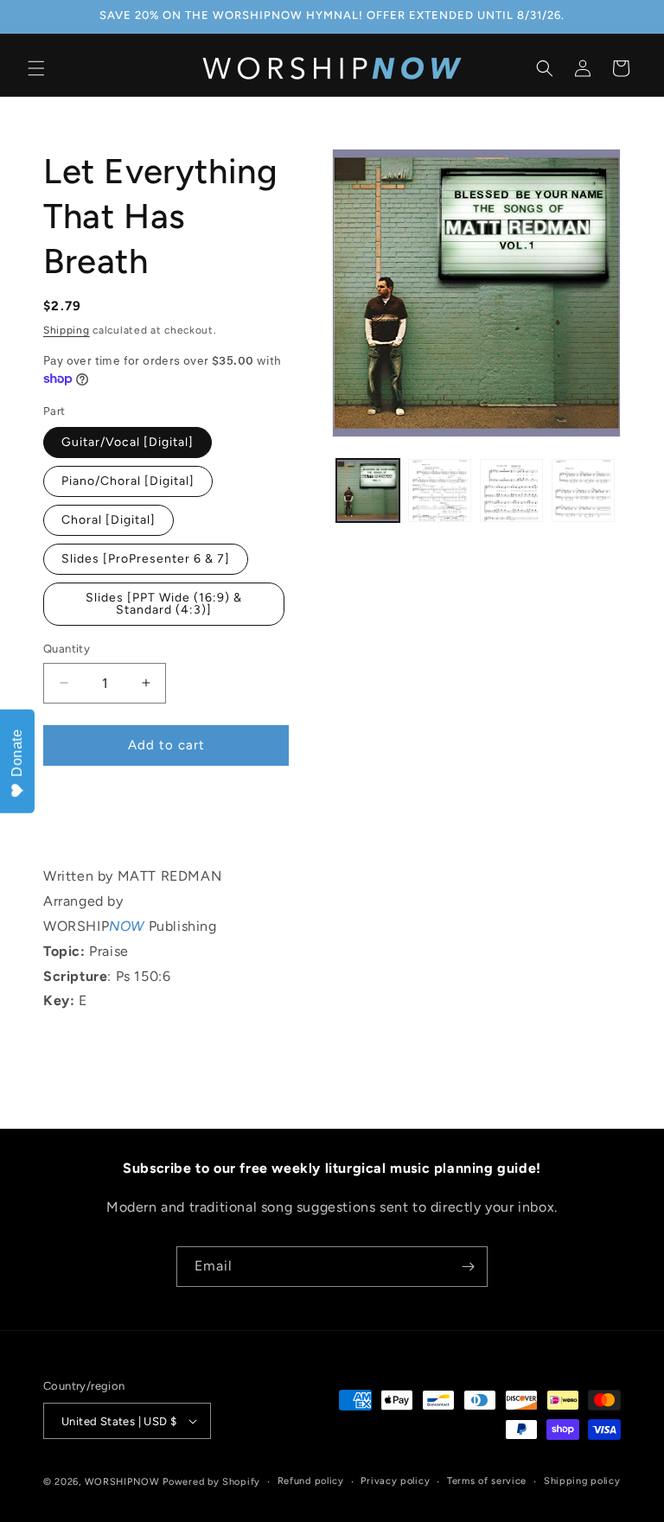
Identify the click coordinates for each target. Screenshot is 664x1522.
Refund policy (311, 1481)
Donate (17, 753)
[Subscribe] (468, 1266)
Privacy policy (395, 1481)
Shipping (66, 330)
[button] (36, 68)
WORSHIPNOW (122, 1481)
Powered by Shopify (211, 1481)
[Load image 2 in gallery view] (439, 490)
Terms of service (487, 1481)
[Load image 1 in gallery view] (367, 490)
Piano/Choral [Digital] (128, 481)
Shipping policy (582, 1481)
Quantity (66, 648)
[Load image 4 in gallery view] (583, 490)
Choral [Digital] (108, 520)
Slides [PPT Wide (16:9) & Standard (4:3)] (164, 603)
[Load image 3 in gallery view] (511, 490)
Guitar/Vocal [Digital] (127, 442)
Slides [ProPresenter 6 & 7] (145, 558)
